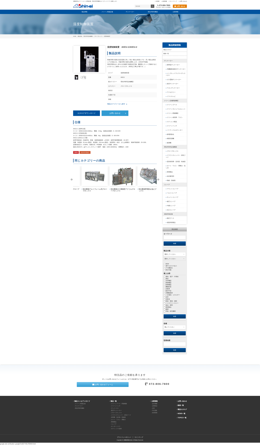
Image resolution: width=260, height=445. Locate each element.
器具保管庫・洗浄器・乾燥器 (176, 161)
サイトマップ (173, 1)
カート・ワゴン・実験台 (118, 419)
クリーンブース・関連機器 (119, 403)
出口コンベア (171, 210)
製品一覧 (114, 401)
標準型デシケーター (173, 65)
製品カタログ (167, 49)
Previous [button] (72, 180)
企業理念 (154, 406)
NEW (167, 264)
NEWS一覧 (181, 413)
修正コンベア (171, 201)
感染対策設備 (168, 214)
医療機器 (168, 284)
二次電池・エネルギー (173, 295)
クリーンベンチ (172, 126)
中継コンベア (171, 205)
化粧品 (168, 299)
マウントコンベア (172, 189)
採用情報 (154, 412)
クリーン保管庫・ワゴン (175, 117)
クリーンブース (172, 104)
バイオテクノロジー (172, 303)
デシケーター (130, 12)
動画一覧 (166, 53)
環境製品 (170, 172)
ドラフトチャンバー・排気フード (175, 156)
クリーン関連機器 (172, 113)
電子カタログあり (171, 266)
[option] (87, 179)
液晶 (167, 278)
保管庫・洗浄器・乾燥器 (118, 417)
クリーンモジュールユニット (176, 109)
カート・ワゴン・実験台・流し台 (175, 167)
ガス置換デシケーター (174, 79)
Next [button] (158, 180)
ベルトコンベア (172, 193)
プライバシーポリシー (124, 437)
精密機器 (168, 282)
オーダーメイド (115, 426)
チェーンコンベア (172, 197)
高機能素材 (169, 293)
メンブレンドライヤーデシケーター (175, 74)
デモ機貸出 (169, 268)
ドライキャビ (171, 96)
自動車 (168, 289)
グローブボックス (98, 36)
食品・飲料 (169, 305)
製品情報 (84, 12)
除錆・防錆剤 (171, 180)
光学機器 (168, 280)
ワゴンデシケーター (173, 88)
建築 (167, 309)
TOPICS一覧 (182, 418)
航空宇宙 (168, 291)
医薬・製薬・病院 (171, 301)
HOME (157, 1)
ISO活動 (154, 410)
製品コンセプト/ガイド (82, 401)
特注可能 (168, 270)
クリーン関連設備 (107, 12)
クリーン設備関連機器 (171, 100)
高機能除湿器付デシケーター (176, 69)
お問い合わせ (183, 1)
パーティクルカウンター (175, 130)
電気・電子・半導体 (172, 276)
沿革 (153, 408)
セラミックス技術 (116, 428)
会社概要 (154, 403)
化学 (167, 297)
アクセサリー (171, 92)
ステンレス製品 (172, 121)
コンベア (167, 184)
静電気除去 (170, 134)
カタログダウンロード (86, 113)
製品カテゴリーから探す (116, 104)
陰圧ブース (170, 218)
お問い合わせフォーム (104, 385)
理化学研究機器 (153, 12)
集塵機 (169, 143)
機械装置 (168, 287)
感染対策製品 (171, 222)
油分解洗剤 (170, 176)
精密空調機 (170, 138)
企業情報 (164, 1)
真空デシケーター (172, 83)
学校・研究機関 (171, 311)
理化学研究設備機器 (88, 36)
